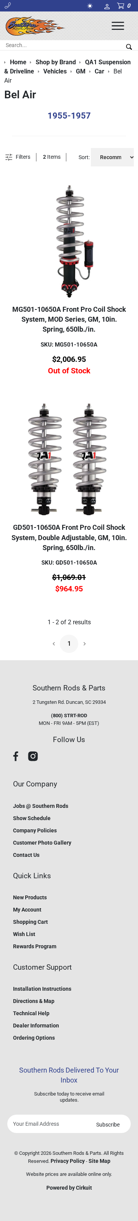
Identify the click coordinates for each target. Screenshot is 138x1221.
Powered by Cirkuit (69, 1188)
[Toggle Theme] (91, 6)
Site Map (99, 1161)
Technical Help (31, 1013)
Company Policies (35, 830)
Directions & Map (33, 1001)
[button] (7, 5)
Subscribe (108, 1125)
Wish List (24, 934)
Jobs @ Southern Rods (40, 806)
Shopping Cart (30, 922)
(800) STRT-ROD (69, 715)
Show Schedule (32, 818)
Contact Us (26, 855)
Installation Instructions (42, 989)
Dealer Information (36, 1025)
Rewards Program (34, 946)
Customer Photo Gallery (42, 843)
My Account (27, 910)
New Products (30, 897)
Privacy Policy (68, 1161)
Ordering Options (34, 1038)
